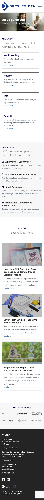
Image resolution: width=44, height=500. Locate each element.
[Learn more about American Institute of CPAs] (6, 486)
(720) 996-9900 (9, 473)
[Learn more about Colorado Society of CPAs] (15, 486)
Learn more (16, 65)
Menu (40, 6)
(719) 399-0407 (9, 460)
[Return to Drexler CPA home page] (18, 6)
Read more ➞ (22, 288)
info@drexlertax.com (11, 448)
